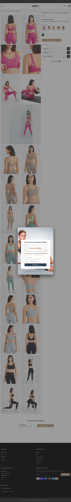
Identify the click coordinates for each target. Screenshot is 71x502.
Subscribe (35, 265)
